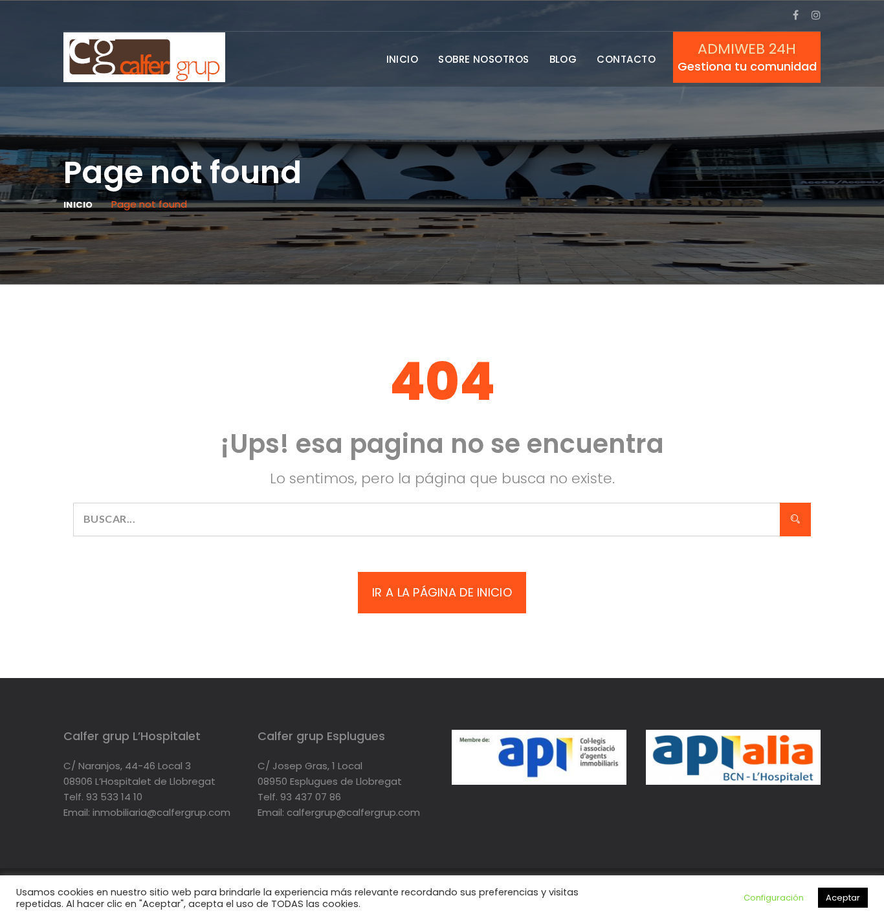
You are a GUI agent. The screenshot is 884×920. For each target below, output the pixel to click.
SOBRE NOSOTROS (483, 59)
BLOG (563, 59)
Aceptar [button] (843, 898)
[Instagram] (816, 15)
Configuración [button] (774, 898)
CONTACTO (626, 59)
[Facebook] (796, 15)
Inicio (402, 59)
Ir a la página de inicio (442, 592)
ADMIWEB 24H (747, 49)
